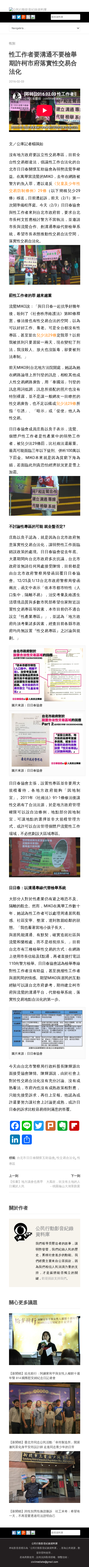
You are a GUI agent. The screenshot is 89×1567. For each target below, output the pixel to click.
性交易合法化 (65, 1158)
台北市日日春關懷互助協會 (36, 1158)
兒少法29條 (47, 335)
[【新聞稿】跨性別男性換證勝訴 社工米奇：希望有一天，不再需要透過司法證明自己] (44, 1477)
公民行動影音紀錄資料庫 (55, 1231)
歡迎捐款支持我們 (54, 1278)
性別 (12, 43)
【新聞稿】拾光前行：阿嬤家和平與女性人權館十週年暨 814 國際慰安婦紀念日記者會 (44, 1375)
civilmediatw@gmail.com (44, 1562)
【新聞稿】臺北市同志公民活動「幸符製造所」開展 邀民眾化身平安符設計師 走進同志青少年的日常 (46, 1444)
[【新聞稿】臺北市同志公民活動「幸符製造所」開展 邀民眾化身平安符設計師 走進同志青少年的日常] (44, 1408)
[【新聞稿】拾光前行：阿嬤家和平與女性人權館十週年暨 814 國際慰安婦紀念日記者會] (44, 1339)
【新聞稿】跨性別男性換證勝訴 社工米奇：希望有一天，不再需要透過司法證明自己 (44, 1513)
